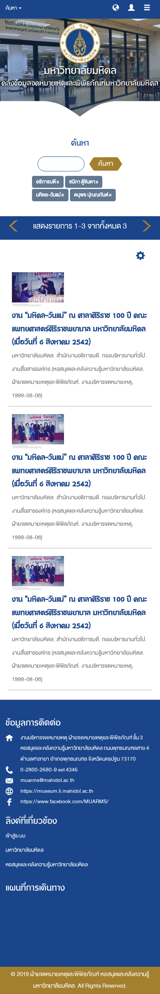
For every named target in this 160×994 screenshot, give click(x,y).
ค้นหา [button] (12, 8)
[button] (115, 7)
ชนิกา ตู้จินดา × (83, 181)
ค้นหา (105, 164)
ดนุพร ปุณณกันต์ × (93, 194)
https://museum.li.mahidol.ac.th (56, 791)
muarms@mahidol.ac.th (47, 780)
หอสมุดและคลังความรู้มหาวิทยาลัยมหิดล (47, 864)
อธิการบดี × (47, 181)
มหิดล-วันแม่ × (50, 194)
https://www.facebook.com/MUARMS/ (64, 801)
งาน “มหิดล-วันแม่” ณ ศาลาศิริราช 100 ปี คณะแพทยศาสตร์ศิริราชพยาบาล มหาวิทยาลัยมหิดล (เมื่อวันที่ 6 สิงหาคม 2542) (79, 328)
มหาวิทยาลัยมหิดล (25, 850)
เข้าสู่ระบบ (15, 836)
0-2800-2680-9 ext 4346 (49, 769)
